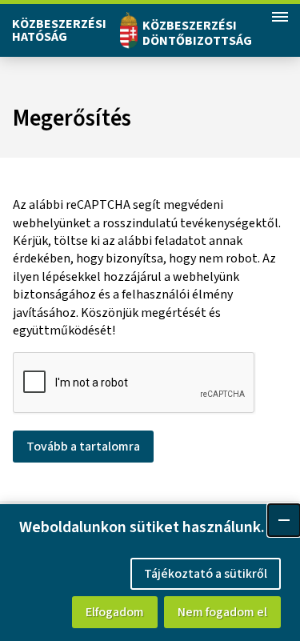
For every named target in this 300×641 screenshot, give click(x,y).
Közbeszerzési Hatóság (59, 30)
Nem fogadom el (222, 612)
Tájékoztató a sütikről (205, 574)
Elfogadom (115, 612)
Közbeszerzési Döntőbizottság (197, 33)
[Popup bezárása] (284, 520)
